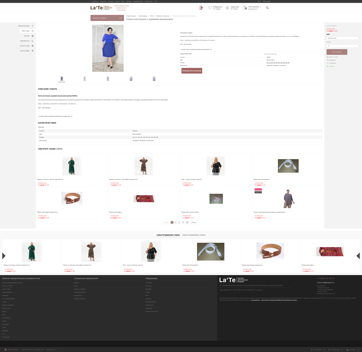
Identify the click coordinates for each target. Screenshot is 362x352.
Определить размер (79, 298)
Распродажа (5, 337)
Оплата (117, 1)
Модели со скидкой (79, 289)
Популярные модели (80, 292)
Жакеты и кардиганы (8, 305)
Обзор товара (26, 31)
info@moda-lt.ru (328, 282)
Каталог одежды (143, 16)
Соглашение (149, 308)
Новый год (5, 295)
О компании (95, 1)
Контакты (128, 1)
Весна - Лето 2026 (7, 286)
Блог (123, 1)
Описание (27, 36)
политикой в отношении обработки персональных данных (279, 300)
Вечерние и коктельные (163, 16)
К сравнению (332, 63)
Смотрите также (25, 46)
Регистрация (266, 1)
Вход (259, 1)
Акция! (4, 327)
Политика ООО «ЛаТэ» (152, 311)
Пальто (4, 321)
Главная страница (131, 16)
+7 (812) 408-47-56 (38, 349)
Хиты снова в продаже (8, 298)
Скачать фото (148, 1)
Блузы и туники (6, 308)
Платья (152, 16)
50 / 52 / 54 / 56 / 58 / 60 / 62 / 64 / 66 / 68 (278, 62)
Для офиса (5, 330)
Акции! (76, 286)
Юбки (3, 314)
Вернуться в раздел (24, 26)
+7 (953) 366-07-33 (26, 349)
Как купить (103, 1)
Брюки (4, 311)
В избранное (332, 60)
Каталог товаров (99, 18)
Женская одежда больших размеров (12, 282)
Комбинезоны (6, 318)
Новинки (76, 282)
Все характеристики (270, 54)
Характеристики (25, 41)
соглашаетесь (255, 300)
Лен (3, 334)
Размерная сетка (138, 1)
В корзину (338, 52)
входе (42, 185)
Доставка (110, 1)
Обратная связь (12, 349)
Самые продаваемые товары (168, 235)
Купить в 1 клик (333, 57)
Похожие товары (25, 51)
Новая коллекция (7, 292)
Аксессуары (5, 324)
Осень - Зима (6, 289)
